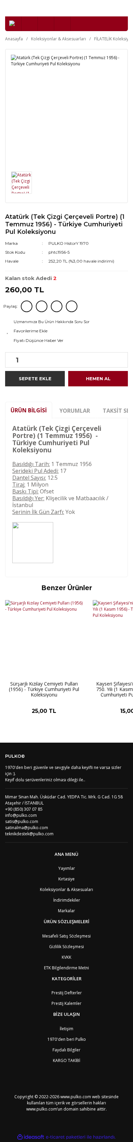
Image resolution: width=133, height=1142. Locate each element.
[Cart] (62, 23)
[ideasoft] (30, 1137)
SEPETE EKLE (35, 378)
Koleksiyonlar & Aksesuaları (66, 889)
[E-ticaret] (66, 1137)
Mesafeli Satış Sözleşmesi (66, 936)
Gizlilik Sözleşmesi (66, 947)
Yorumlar (74, 410)
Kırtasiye (66, 879)
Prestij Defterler (66, 993)
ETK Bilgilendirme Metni (66, 968)
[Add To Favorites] (66, 331)
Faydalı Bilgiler (66, 1050)
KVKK (66, 957)
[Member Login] (46, 23)
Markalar (66, 911)
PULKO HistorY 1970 (68, 243)
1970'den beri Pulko (66, 1039)
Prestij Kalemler (66, 1003)
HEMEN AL (98, 378)
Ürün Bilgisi (29, 410)
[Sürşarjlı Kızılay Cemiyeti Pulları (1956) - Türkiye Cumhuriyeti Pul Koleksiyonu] (44, 639)
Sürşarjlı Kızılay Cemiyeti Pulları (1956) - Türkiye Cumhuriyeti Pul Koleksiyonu (44, 689)
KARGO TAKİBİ (66, 1060)
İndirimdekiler (66, 900)
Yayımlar (66, 868)
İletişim (66, 1029)
